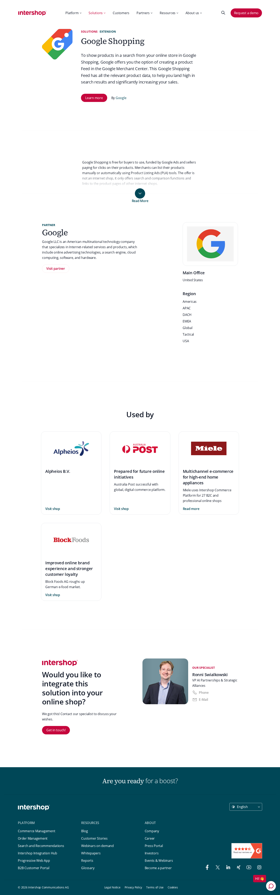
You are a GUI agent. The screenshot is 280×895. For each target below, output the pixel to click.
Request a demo (246, 13)
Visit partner (55, 268)
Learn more (94, 98)
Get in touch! (56, 730)
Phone (204, 692)
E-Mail (203, 699)
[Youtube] (248, 868)
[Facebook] (206, 868)
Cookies (173, 887)
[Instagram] (257, 868)
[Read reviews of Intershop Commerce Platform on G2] (246, 850)
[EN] (32, 12)
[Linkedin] (227, 868)
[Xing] (237, 868)
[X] (217, 868)
